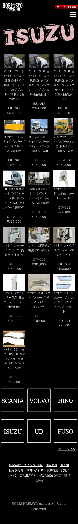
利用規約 (51, 465)
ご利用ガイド (27, 475)
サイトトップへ (66, 449)
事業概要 (52, 470)
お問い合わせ (34, 470)
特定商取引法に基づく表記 (26, 465)
